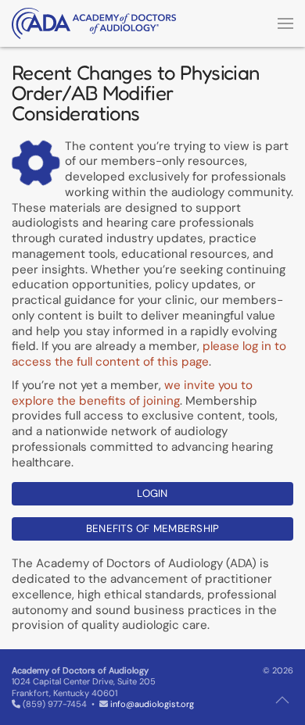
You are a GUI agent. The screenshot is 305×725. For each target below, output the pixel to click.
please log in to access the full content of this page (149, 354)
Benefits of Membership (153, 528)
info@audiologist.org (152, 703)
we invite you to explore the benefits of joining (132, 393)
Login (152, 493)
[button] (285, 23)
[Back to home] (94, 23)
